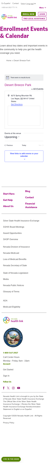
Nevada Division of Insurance (16, 247)
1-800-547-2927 (10, 353)
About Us (8, 206)
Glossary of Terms (11, 291)
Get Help (8, 199)
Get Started (8, 369)
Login (42, 14)
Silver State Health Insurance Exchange (21, 221)
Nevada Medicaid (11, 253)
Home (8, 60)
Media (6, 279)
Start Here (8, 193)
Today (24, 145)
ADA (5, 301)
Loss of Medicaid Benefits (14, 259)
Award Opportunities (12, 233)
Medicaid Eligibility (11, 307)
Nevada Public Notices (13, 285)
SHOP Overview (10, 239)
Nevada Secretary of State (15, 265)
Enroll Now (28, 14)
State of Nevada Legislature (15, 273)
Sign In (6, 376)
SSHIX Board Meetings (13, 227)
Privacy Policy (8, 423)
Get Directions (17, 104)
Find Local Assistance (34, 19)
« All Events (37, 89)
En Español (6, 3)
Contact (15, 3)
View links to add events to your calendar (24, 154)
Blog (27, 191)
